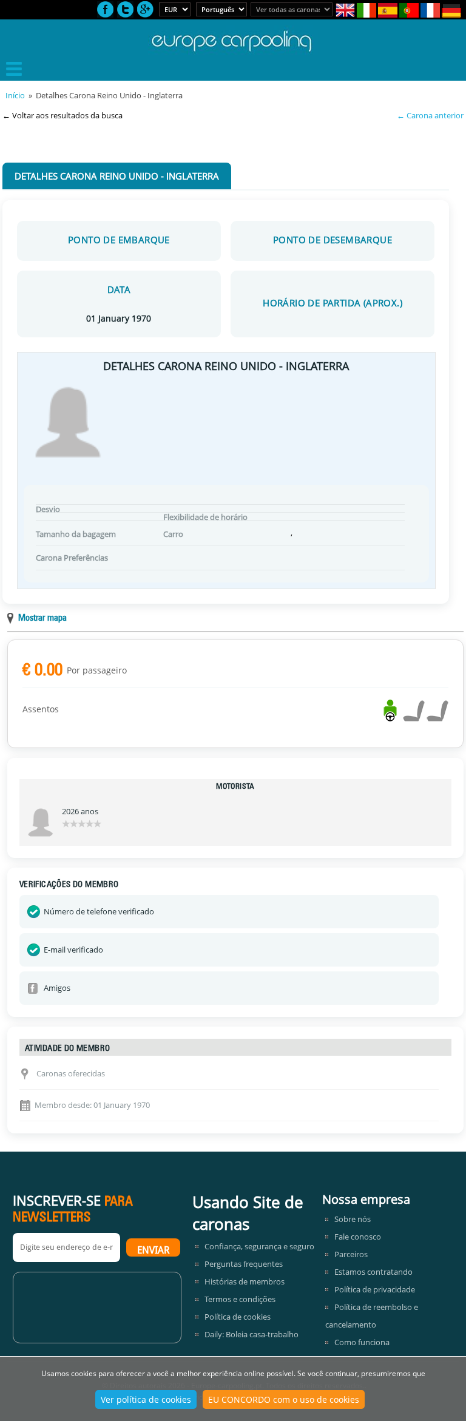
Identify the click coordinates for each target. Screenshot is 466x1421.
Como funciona (362, 1342)
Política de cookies (237, 1316)
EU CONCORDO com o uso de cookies (283, 1399)
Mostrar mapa (42, 618)
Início (15, 95)
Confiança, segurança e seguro (259, 1246)
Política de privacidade (374, 1289)
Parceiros (351, 1254)
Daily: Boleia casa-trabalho (251, 1334)
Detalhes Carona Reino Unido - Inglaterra (117, 176)
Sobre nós (352, 1218)
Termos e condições (239, 1299)
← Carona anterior (430, 115)
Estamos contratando (373, 1271)
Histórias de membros (244, 1281)
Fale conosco (357, 1236)
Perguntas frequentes (243, 1263)
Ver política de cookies (146, 1399)
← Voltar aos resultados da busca (62, 115)
